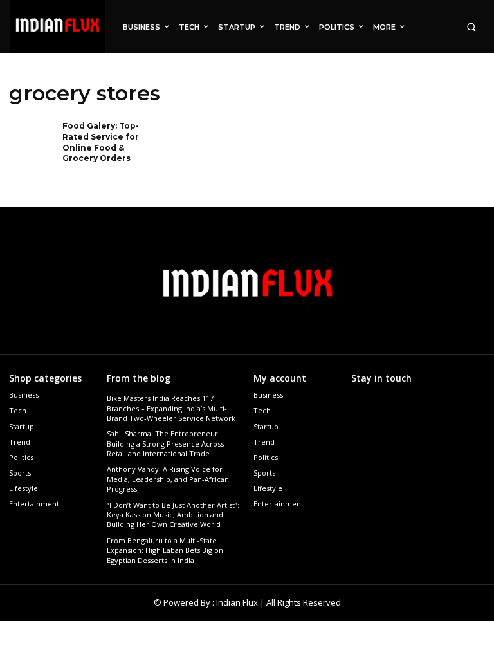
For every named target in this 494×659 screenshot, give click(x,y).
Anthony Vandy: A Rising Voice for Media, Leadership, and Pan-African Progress (168, 479)
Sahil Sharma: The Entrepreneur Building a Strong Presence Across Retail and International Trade (165, 443)
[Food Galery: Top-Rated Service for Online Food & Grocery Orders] (31, 141)
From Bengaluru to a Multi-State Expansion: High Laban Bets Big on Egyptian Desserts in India (165, 550)
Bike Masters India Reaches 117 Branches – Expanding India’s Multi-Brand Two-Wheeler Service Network (171, 408)
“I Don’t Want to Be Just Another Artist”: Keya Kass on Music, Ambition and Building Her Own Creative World (173, 515)
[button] (471, 27)
